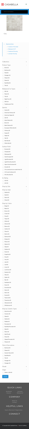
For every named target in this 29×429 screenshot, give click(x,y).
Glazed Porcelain (9, 339)
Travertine (8, 300)
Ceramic (7, 314)
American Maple (9, 115)
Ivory (6, 259)
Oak (6, 138)
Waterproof (20, 393)
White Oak (8, 143)
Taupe (7, 218)
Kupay (7, 133)
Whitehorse (8, 305)
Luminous (8, 269)
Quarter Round (9, 353)
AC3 (6, 180)
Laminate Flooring (12, 53)
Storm (7, 292)
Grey (5, 33)
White (7, 221)
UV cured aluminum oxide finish (13, 169)
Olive (7, 274)
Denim (7, 234)
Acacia (7, 110)
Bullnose (7, 70)
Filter (5, 376)
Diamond (8, 236)
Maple (7, 135)
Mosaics (7, 342)
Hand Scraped (9, 156)
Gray (6, 216)
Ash (6, 117)
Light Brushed (9, 159)
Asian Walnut (8, 120)
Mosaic (7, 77)
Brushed (7, 149)
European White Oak (10, 128)
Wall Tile (7, 334)
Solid (7, 195)
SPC (6, 91)
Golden (7, 249)
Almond (7, 223)
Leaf (6, 264)
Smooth (7, 167)
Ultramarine (8, 302)
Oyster (7, 277)
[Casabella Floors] (9, 4)
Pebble (7, 321)
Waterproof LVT (12, 49)
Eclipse (7, 239)
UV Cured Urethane (10, 172)
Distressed (8, 154)
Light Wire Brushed (10, 162)
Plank (7, 80)
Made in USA (8, 372)
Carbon (7, 229)
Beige (7, 206)
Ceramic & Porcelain (13, 46)
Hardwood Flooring (13, 51)
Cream (7, 213)
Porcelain (8, 324)
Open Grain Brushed (10, 164)
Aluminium (8, 311)
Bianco (7, 226)
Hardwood (9, 391)
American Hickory (10, 112)
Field (6, 72)
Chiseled (7, 151)
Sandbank (8, 282)
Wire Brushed (9, 174)
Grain (7, 252)
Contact (14, 402)
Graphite (7, 254)
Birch (7, 122)
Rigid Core (8, 99)
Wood (7, 200)
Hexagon (7, 75)
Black (7, 208)
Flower (7, 241)
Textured (7, 297)
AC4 (6, 183)
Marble (7, 192)
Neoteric (7, 272)
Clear (7, 231)
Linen (7, 267)
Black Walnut (8, 125)
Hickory (7, 130)
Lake (6, 262)
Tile (6, 85)
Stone (7, 197)
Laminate (20, 391)
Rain (6, 280)
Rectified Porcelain (10, 326)
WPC (6, 101)
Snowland (8, 287)
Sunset (7, 295)
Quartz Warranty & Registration (13, 410)
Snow (7, 285)
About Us (14, 400)
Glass (7, 246)
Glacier (7, 244)
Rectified (7, 83)
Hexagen (7, 360)
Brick (7, 67)
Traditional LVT (9, 104)
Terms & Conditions (23, 425)
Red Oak (7, 140)
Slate (6, 329)
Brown (7, 211)
